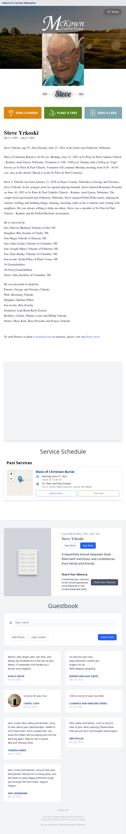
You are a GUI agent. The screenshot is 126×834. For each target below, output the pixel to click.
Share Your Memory (104, 582)
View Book (69, 545)
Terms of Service (72, 819)
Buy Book (88, 545)
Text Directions (56, 493)
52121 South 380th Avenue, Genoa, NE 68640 (67, 486)
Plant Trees (99, 493)
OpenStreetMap (66, 824)
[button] (20, 479)
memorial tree (43, 336)
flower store (93, 336)
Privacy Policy (54, 819)
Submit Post (107, 637)
